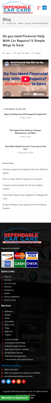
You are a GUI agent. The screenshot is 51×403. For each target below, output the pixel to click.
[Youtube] (13, 381)
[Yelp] (24, 381)
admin (8, 53)
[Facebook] (3, 381)
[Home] (3, 23)
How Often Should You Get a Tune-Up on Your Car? (25, 148)
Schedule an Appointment (16, 397)
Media (38, 53)
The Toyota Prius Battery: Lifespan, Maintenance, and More (25, 132)
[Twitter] (8, 381)
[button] (44, 8)
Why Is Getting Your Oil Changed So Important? (25, 114)
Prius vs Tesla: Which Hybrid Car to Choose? (22, 179)
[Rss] (18, 381)
